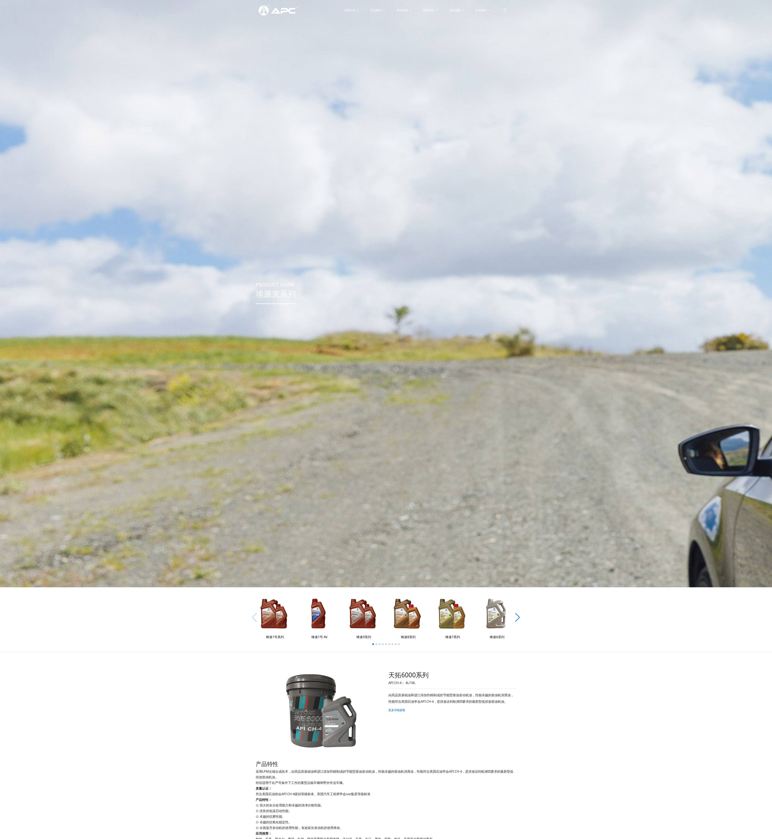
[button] (373, 644)
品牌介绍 (350, 10)
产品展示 (377, 10)
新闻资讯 (429, 10)
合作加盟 (455, 10)
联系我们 (482, 10)
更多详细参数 (396, 710)
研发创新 (403, 10)
